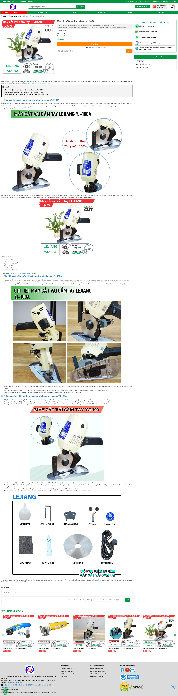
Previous (3, 635)
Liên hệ (162, 12)
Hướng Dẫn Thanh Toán (97, 671)
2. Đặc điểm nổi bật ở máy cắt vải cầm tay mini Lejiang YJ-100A (24, 92)
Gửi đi (129, 51)
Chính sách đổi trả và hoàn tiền (99, 674)
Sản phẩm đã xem (142, 7)
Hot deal (103, 12)
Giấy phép (64, 676)
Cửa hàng (73, 12)
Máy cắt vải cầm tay (15, 16)
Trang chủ (43, 12)
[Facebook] (122, 670)
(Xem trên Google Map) (15, 682)
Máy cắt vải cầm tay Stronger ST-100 (86, 649)
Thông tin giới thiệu (66, 669)
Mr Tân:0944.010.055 (10, 685)
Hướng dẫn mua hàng (96, 669)
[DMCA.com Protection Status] (124, 686)
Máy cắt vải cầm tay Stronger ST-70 (50, 649)
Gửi (127, 600)
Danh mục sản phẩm (11, 12)
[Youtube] (127, 670)
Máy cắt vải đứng (142, 68)
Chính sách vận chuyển (68, 674)
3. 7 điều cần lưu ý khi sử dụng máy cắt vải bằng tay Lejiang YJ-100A (25, 94)
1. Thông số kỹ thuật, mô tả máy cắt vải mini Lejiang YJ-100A (23, 90)
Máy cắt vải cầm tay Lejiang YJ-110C (21, 273)
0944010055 (95, 47)
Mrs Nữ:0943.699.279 (26, 685)
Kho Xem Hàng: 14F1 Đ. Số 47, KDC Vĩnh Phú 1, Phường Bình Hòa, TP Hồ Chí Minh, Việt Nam (151, 1)
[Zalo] (132, 670)
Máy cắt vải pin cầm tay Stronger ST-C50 (17, 649)
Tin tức (132, 12)
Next (175, 635)
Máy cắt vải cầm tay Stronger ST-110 (121, 649)
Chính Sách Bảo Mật (96, 676)
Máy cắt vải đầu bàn (143, 64)
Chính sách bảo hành (67, 671)
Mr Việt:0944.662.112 (41, 685)
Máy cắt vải (140, 61)
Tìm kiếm (81, 7)
